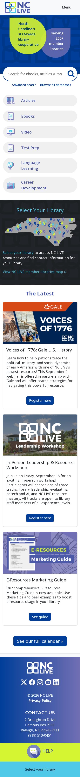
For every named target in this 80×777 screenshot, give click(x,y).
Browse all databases (55, 85)
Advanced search (24, 85)
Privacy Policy (40, 700)
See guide (40, 616)
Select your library (18, 252)
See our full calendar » (40, 641)
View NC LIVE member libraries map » (34, 271)
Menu (67, 7)
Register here (40, 400)
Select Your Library (40, 210)
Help (47, 751)
